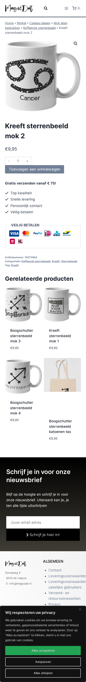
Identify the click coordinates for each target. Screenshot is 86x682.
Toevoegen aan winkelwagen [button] (23, 351)
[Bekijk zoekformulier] (43, 8)
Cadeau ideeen (39, 23)
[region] (43, 644)
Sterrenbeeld (69, 261)
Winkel (21, 23)
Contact (55, 570)
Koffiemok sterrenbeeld (39, 28)
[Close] (81, 609)
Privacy (54, 604)
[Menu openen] (66, 8)
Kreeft (56, 261)
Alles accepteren (43, 650)
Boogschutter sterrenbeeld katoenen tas (60, 426)
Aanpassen (43, 661)
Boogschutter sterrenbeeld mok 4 (21, 407)
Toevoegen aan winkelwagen (34, 169)
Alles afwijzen (43, 673)
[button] (75, 43)
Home (9, 23)
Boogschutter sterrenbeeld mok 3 (21, 335)
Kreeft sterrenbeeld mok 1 (60, 335)
